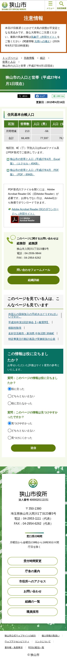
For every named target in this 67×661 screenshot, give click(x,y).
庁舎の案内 (32, 571)
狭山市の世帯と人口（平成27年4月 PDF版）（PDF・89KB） (34, 172)
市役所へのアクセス (32, 581)
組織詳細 (33, 280)
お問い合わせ (33, 591)
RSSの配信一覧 (36, 647)
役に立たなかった (21, 403)
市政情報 (29, 57)
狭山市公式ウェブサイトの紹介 (20, 636)
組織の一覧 (32, 601)
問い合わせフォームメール (33, 269)
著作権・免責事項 (14, 647)
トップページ (10, 57)
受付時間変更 (33, 561)
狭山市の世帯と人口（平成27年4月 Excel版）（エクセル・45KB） (35, 161)
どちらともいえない (23, 396)
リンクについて (43, 641)
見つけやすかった (21, 423)
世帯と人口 (8, 61)
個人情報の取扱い (51, 636)
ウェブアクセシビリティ (17, 641)
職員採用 (33, 611)
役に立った (17, 388)
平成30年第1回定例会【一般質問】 (28, 322)
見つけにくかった (21, 437)
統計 (42, 57)
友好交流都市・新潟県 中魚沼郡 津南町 (31, 333)
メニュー (50, 8)
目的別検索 (61, 8)
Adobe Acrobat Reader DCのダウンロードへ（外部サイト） (35, 211)
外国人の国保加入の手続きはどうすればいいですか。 (33, 315)
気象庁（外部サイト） (44, 36)
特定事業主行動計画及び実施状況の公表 (31, 339)
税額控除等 (14, 328)
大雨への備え (42, 41)
